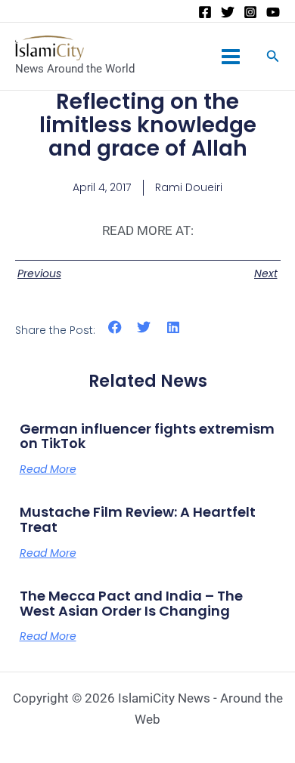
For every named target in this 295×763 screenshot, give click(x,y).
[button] (115, 327)
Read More (48, 469)
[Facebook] (205, 12)
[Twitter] (227, 12)
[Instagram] (250, 12)
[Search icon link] (273, 58)
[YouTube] (273, 12)
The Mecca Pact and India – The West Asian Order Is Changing (131, 603)
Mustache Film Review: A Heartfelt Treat (138, 519)
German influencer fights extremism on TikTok (147, 436)
